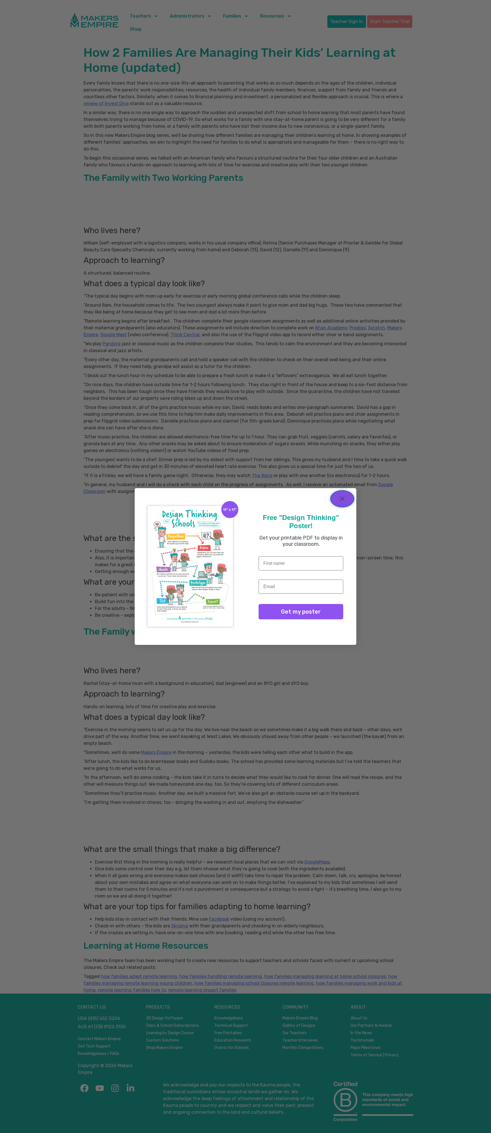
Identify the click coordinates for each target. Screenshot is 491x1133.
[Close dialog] (342, 498)
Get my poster (301, 611)
